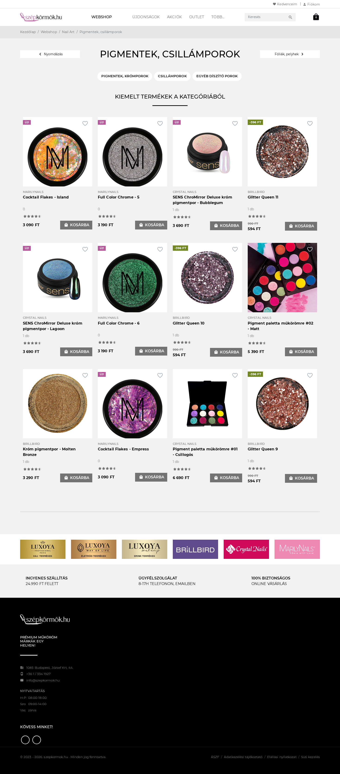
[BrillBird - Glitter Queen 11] (282, 151)
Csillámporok (172, 76)
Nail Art (68, 32)
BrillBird (256, 192)
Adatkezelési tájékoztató (243, 757)
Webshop (101, 17)
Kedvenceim (285, 4)
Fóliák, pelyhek (290, 54)
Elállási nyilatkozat (282, 757)
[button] (25, 740)
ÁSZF (215, 757)
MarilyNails (33, 192)
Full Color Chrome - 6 (118, 323)
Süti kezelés (310, 757)
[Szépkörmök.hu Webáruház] (46, 17)
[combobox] (266, 17)
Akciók (174, 17)
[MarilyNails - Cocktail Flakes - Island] (57, 157)
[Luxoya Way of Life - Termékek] (93, 549)
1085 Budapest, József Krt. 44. (49, 667)
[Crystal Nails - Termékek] (246, 549)
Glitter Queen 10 (189, 323)
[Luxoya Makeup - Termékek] (144, 549)
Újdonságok (146, 17)
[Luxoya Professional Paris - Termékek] (42, 549)
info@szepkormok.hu (43, 680)
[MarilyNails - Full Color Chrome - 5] (132, 157)
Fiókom (311, 4)
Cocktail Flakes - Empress (123, 449)
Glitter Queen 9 (263, 449)
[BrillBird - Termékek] (195, 549)
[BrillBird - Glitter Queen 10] (207, 277)
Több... (217, 17)
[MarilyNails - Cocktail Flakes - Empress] (132, 409)
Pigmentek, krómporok (124, 76)
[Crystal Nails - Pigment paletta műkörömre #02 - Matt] (282, 277)
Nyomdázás (50, 54)
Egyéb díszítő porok (217, 76)
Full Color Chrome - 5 (118, 197)
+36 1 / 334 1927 (38, 674)
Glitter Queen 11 (263, 197)
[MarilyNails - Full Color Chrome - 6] (132, 283)
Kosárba (76, 225)
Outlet (196, 17)
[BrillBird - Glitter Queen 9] (282, 403)
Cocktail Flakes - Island (46, 197)
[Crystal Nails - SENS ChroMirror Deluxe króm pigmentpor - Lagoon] (57, 277)
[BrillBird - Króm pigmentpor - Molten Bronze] (57, 403)
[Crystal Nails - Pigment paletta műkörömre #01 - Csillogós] (207, 403)
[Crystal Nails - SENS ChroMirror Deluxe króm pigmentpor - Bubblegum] (207, 151)
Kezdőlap (28, 32)
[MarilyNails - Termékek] (297, 549)
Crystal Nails (184, 192)
